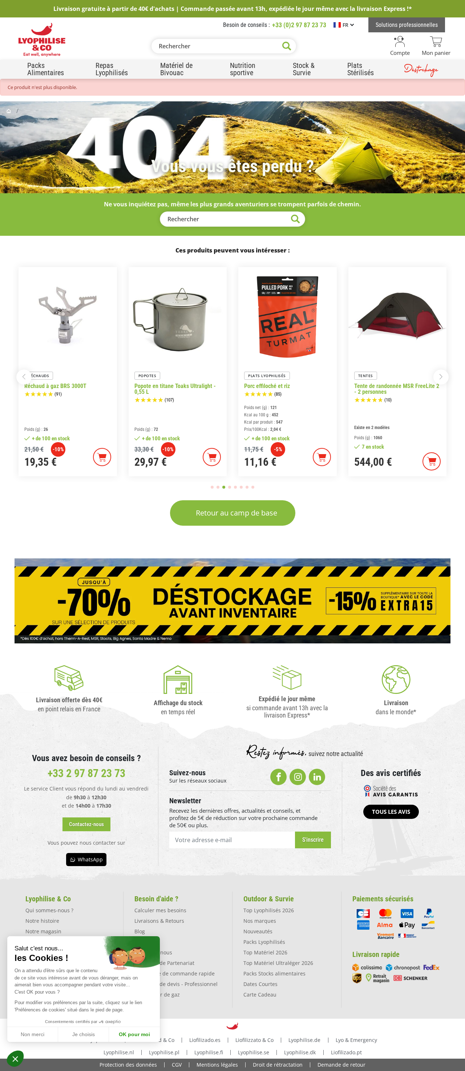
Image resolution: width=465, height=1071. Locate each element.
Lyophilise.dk (300, 1052)
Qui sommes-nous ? (49, 910)
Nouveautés (257, 931)
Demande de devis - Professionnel (176, 984)
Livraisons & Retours (159, 920)
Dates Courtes (260, 984)
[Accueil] (9, 111)
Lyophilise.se (253, 1052)
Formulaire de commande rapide (174, 973)
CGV (177, 1064)
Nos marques (259, 920)
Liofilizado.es (205, 1039)
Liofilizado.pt (346, 1052)
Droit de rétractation (278, 1064)
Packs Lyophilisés (264, 941)
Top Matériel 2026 (265, 952)
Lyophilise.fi (208, 1052)
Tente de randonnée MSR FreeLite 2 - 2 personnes (396, 389)
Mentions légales (217, 1064)
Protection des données (128, 1064)
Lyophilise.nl (119, 1052)
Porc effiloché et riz (267, 386)
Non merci (32, 1034)
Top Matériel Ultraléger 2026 (278, 962)
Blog (139, 931)
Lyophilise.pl (164, 1052)
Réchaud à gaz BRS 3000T (55, 386)
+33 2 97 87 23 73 (86, 773)
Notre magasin (43, 931)
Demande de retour (341, 1064)
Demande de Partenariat (164, 962)
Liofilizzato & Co (254, 1039)
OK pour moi (134, 1034)
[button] (15, 1058)
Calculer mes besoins (160, 910)
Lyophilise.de (304, 1039)
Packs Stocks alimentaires (274, 973)
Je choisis (83, 1034)
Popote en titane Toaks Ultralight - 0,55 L (175, 389)
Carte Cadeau (259, 994)
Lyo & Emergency (356, 1039)
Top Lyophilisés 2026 (268, 910)
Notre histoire (42, 920)
